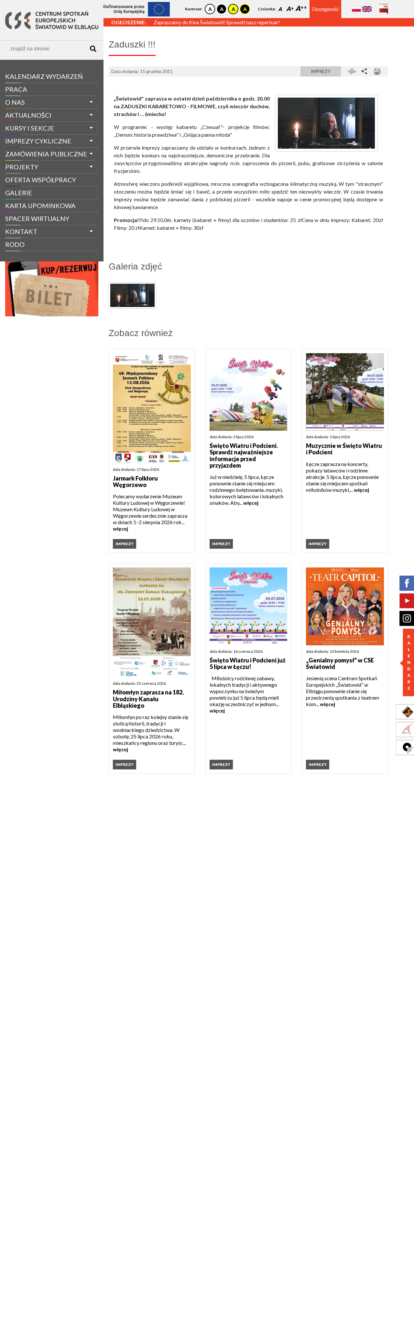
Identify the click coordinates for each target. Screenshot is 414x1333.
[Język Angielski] (367, 9)
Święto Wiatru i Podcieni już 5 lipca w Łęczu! (248, 663)
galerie (18, 192)
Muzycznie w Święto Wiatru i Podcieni (344, 449)
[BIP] (383, 7)
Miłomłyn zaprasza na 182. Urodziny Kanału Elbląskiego (148, 699)
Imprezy (321, 71)
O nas (15, 102)
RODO (15, 244)
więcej (120, 528)
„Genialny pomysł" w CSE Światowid (340, 663)
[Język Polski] (356, 9)
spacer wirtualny (37, 218)
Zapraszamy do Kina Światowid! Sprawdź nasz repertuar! (217, 22)
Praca (16, 89)
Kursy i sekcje (29, 128)
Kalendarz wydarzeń (44, 76)
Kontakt (21, 231)
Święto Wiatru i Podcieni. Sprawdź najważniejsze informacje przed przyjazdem (244, 455)
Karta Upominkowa (40, 205)
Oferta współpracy (40, 180)
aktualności (28, 115)
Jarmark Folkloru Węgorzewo (135, 481)
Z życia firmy (23, 256)
